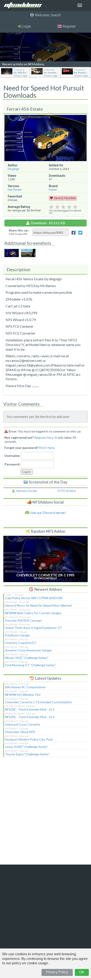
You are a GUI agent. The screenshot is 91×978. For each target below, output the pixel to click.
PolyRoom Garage (17, 635)
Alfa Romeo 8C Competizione (25, 687)
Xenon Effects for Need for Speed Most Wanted (38, 605)
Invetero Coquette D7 (20, 643)
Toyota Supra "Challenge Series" (27, 754)
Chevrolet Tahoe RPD (20, 732)
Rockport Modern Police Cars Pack (29, 739)
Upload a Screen (26, 491)
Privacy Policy (57, 972)
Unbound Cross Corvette (22, 724)
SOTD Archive (66, 491)
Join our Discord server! (47, 512)
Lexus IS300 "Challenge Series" (26, 747)
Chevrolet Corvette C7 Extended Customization (38, 702)
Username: (12, 455)
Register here (43, 437)
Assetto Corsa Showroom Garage (28, 650)
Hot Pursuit (15, 189)
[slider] (63, 207)
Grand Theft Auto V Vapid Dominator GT (33, 628)
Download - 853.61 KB (48, 223)
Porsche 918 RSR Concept (23, 620)
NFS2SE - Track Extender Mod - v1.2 (30, 709)
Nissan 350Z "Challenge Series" (26, 658)
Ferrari (53, 189)
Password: (12, 464)
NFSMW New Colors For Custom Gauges (33, 613)
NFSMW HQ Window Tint (23, 694)
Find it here (46, 448)
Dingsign (13, 169)
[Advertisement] (45, 813)
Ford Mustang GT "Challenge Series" (30, 665)
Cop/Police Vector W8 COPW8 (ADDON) (33, 598)
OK (81, 972)
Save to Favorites (65, 198)
